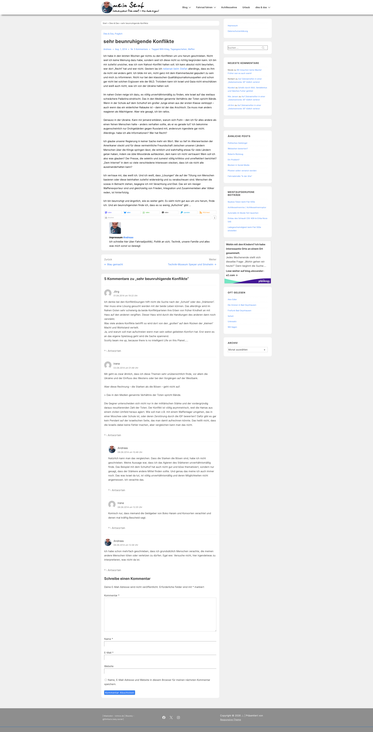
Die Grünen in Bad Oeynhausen (242, 305)
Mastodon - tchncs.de (114, 716)
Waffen (191, 49)
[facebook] (164, 717)
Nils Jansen (233, 96)
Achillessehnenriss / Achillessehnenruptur (247, 207)
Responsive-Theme (230, 719)
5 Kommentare (141, 49)
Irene (117, 363)
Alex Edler (232, 299)
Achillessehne (229, 7)
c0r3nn (231, 105)
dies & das (261, 7)
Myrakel (231, 87)
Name (107, 638)
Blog (185, 7)
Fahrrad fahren (204, 7)
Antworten (114, 350)
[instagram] (178, 717)
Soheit (231, 316)
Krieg (166, 49)
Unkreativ (232, 321)
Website (109, 666)
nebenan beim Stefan (175, 68)
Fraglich (118, 33)
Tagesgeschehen (178, 49)
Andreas (128, 237)
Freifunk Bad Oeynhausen (239, 310)
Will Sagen (232, 327)
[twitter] (171, 717)
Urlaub (246, 7)
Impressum (233, 25)
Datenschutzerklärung (238, 31)
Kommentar (111, 595)
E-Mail (107, 652)
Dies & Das (108, 33)
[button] (113, 212)
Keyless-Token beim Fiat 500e (241, 202)
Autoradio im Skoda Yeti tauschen (243, 213)
